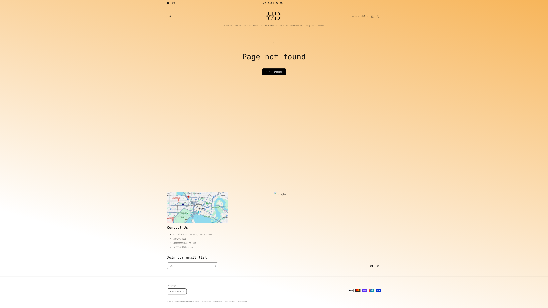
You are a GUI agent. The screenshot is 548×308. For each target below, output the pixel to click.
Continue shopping (274, 71)
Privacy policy (217, 301)
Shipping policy (242, 301)
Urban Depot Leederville (179, 301)
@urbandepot (188, 247)
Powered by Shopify (193, 301)
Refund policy (206, 301)
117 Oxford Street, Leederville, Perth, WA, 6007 (192, 234)
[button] (170, 16)
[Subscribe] (215, 266)
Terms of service (230, 301)
